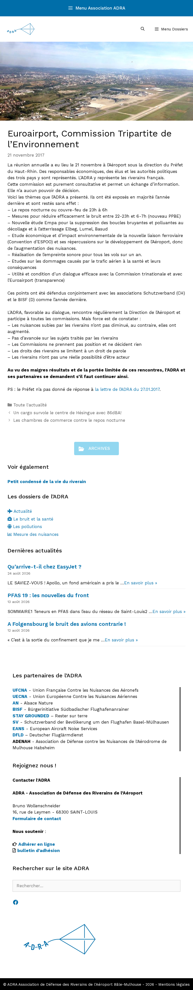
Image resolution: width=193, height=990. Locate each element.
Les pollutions (27, 526)
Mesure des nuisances (35, 534)
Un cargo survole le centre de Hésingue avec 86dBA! (67, 412)
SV (16, 722)
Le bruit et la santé (32, 519)
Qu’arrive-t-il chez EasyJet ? (44, 566)
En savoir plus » (140, 582)
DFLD (18, 734)
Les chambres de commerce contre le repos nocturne (69, 420)
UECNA (20, 696)
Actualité (22, 511)
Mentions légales (174, 984)
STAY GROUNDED (31, 715)
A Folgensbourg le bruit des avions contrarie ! (67, 624)
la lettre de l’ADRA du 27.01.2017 (127, 389)
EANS (18, 728)
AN (16, 702)
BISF (17, 709)
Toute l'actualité (30, 404)
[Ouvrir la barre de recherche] (142, 29)
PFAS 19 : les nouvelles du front (48, 595)
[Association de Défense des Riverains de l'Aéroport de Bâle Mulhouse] (21, 29)
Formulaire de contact (37, 818)
